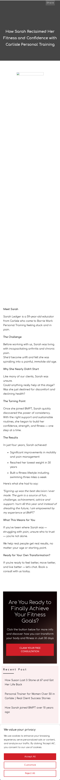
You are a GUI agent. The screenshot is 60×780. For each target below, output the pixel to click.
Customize (30, 765)
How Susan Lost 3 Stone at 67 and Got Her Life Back (30, 682)
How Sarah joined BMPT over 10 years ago (30, 710)
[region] (30, 752)
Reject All (30, 773)
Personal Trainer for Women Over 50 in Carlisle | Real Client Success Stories (30, 696)
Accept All (30, 756)
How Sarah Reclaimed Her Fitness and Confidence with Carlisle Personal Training (30, 38)
